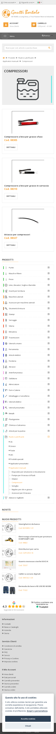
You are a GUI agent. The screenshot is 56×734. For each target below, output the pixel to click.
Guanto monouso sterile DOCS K (33, 561)
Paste (12, 450)
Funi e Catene (14, 390)
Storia (6, 633)
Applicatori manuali (18, 468)
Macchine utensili (16, 297)
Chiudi (28, 726)
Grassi (13, 446)
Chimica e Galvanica (17, 425)
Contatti (7, 624)
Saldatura (13, 378)
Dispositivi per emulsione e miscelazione (28, 472)
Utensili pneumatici (16, 407)
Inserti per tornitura (17, 291)
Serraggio (13, 320)
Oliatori (15, 479)
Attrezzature (14, 384)
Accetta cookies (28, 719)
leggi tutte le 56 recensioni (14, 610)
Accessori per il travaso (21, 493)
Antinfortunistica (15, 372)
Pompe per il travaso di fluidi (23, 475)
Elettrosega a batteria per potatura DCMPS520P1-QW (35, 537)
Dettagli (11, 147)
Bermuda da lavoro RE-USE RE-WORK (35, 586)
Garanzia (8, 649)
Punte (11, 267)
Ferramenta (13, 349)
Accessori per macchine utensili (22, 302)
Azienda (7, 630)
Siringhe (15, 486)
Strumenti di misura (17, 308)
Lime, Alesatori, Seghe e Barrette (22, 285)
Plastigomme (14, 419)
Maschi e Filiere (15, 273)
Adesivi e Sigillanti (16, 498)
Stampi (12, 314)
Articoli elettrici (15, 355)
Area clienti (8, 674)
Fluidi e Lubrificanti (16, 437)
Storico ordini (9, 690)
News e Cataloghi (11, 627)
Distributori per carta (29, 549)
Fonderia (12, 361)
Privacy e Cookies (11, 658)
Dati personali (10, 677)
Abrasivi (12, 367)
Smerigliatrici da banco (29, 524)
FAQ (5, 652)
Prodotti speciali (16, 459)
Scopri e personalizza (37, 711)
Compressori (17, 482)
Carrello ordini (10, 687)
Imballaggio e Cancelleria (19, 396)
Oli (11, 442)
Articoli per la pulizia (17, 431)
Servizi (7, 655)
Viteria (11, 326)
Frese (11, 279)
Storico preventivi (11, 683)
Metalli (11, 413)
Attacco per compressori (17, 234)
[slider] (17, 606)
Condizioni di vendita (12, 646)
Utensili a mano (15, 343)
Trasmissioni (14, 337)
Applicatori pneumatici (19, 463)
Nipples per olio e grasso (22, 489)
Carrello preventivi (11, 680)
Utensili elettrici (15, 402)
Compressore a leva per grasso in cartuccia (26, 185)
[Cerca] (49, 47)
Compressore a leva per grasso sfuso (23, 136)
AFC (11, 455)
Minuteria (13, 332)
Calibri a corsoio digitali (29, 574)
